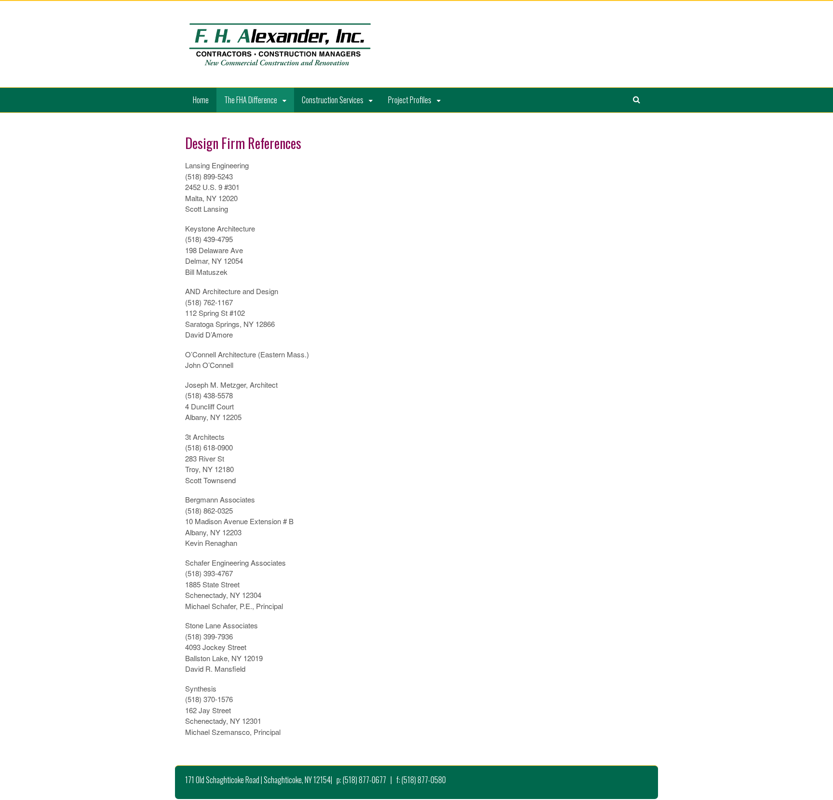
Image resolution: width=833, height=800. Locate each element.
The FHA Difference (250, 100)
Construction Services (332, 100)
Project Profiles (409, 100)
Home (201, 100)
